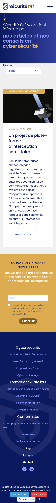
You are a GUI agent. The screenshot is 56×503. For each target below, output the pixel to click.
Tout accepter (19, 494)
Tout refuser (39, 494)
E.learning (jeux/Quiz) (28, 396)
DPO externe (28, 434)
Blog (28, 448)
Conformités (28, 417)
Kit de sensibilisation (28, 402)
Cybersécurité (28, 348)
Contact (28, 462)
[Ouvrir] (50, 6)
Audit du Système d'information (28, 354)
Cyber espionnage (28, 375)
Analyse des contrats (28, 441)
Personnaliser (26, 499)
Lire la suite (23, 234)
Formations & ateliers (28, 382)
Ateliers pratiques (28, 409)
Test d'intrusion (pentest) (28, 361)
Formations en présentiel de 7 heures (28, 389)
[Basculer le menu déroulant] (36, 70)
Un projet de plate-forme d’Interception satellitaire (28, 144)
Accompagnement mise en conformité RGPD (25, 425)
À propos (28, 455)
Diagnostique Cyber (28, 368)
